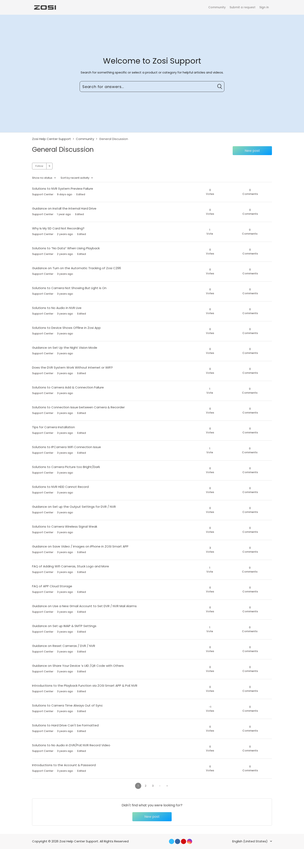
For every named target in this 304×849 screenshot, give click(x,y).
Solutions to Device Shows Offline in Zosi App (66, 328)
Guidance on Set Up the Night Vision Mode (64, 347)
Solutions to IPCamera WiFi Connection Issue (66, 447)
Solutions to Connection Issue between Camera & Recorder (78, 407)
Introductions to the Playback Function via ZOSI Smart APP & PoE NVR (84, 685)
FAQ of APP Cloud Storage (52, 586)
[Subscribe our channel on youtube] (183, 841)
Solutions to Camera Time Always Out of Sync (67, 705)
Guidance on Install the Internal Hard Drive (64, 208)
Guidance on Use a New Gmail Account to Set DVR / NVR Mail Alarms (84, 606)
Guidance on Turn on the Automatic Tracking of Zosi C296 (76, 268)
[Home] (44, 7)
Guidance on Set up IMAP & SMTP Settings (64, 626)
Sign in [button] (264, 7)
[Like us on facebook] (177, 841)
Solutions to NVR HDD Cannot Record (60, 487)
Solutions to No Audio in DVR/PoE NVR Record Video (71, 745)
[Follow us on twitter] (171, 841)
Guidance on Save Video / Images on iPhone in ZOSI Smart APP (80, 546)
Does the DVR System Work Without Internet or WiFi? (72, 367)
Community (217, 7)
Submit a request (242, 7)
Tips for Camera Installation (53, 427)
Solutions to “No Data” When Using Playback (66, 248)
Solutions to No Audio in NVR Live (56, 308)
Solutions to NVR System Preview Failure (62, 188)
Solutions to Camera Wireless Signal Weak (64, 526)
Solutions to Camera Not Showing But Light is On (69, 288)
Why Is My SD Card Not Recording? (58, 228)
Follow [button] (39, 166)
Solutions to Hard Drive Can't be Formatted (65, 725)
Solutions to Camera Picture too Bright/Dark (66, 467)
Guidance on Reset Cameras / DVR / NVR (63, 646)
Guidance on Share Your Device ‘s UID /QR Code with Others (78, 665)
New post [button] (252, 150)
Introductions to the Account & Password (64, 765)
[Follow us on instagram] (189, 841)
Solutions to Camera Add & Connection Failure (68, 387)
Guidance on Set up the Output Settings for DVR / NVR (74, 506)
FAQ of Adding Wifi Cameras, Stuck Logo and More (70, 566)
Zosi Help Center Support (51, 139)
